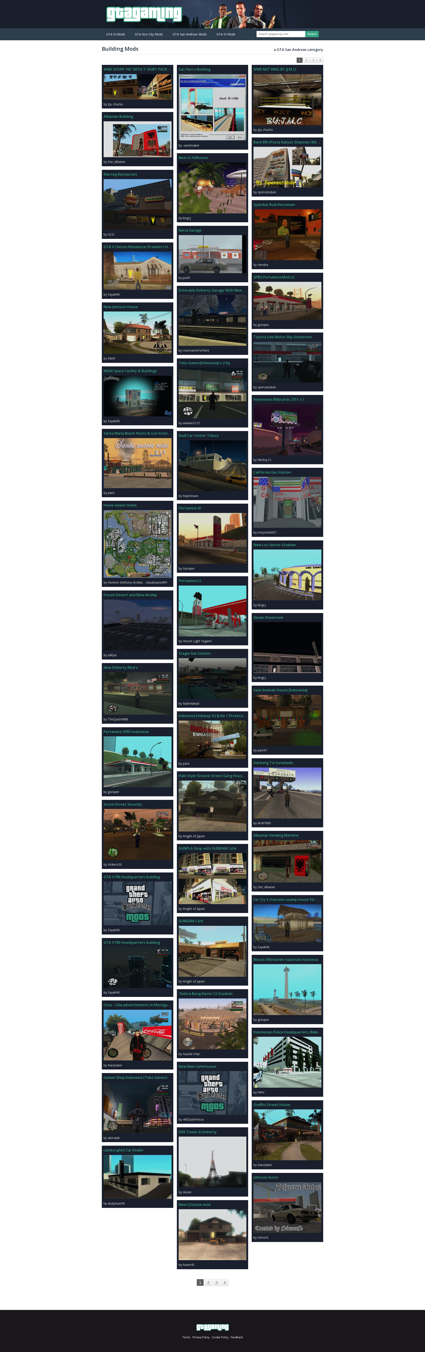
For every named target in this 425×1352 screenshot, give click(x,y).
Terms (186, 1337)
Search (312, 34)
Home (212, 1327)
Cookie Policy (220, 1337)
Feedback (237, 1337)
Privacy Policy (201, 1337)
